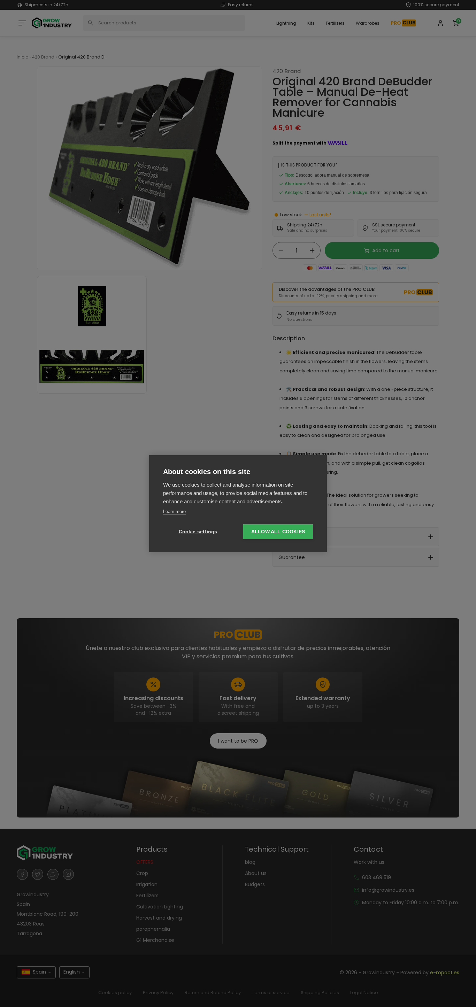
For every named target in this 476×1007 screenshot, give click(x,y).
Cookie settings (198, 531)
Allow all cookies (278, 531)
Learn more (174, 511)
